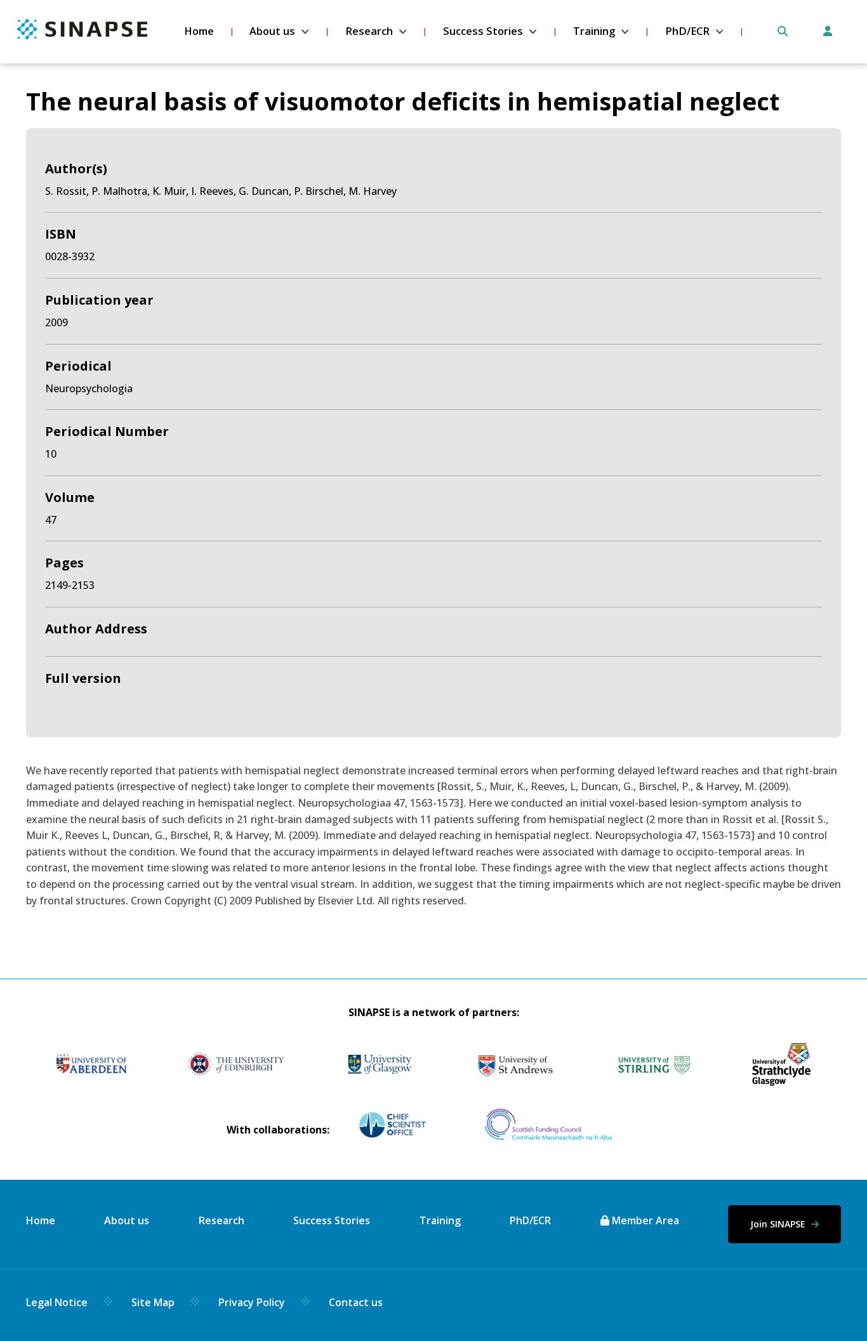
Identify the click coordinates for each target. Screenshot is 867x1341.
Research (369, 31)
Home (199, 31)
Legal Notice (57, 1302)
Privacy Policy (251, 1302)
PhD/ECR (687, 31)
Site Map (153, 1302)
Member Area (644, 1220)
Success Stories (483, 31)
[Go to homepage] (82, 36)
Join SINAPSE (779, 1224)
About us (272, 31)
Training (594, 31)
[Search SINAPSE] (783, 31)
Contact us (356, 1302)
